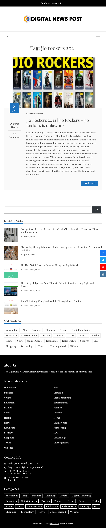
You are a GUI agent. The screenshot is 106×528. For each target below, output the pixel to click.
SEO (96, 341)
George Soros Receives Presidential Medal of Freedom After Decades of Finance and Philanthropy (61, 231)
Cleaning (50, 330)
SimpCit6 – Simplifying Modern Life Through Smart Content (51, 301)
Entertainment (36, 114)
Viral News (54, 524)
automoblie (12, 330)
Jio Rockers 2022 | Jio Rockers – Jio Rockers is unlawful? (57, 122)
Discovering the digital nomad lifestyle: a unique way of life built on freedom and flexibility (61, 249)
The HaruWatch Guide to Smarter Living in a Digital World (50, 265)
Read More (89, 183)
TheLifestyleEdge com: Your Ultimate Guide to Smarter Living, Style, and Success (57, 285)
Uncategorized (58, 346)
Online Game (34, 341)
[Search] (96, 209)
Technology (27, 346)
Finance (58, 335)
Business (36, 330)
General (83, 335)
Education (11, 335)
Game (71, 335)
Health (95, 335)
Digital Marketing (81, 330)
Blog (24, 330)
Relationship (69, 341)
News (20, 341)
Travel (41, 346)
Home (9, 341)
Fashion (45, 335)
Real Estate (52, 341)
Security (84, 341)
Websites (74, 346)
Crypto (63, 330)
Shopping (11, 346)
